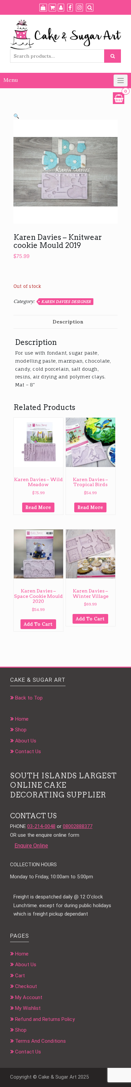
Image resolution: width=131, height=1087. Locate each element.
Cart (20, 976)
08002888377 (77, 826)
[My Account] (61, 8)
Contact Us (28, 751)
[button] (16, 116)
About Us (25, 741)
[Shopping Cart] (118, 98)
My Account (28, 997)
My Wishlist (28, 1008)
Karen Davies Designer (66, 301)
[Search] (89, 8)
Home (22, 719)
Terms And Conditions (40, 1041)
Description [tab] (68, 322)
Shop (21, 730)
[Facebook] (70, 8)
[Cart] (52, 8)
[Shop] (43, 8)
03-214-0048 (41, 826)
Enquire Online (31, 845)
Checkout (26, 986)
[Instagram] (79, 8)
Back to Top (29, 698)
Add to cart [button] (38, 624)
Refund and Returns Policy (45, 1019)
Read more (38, 507)
